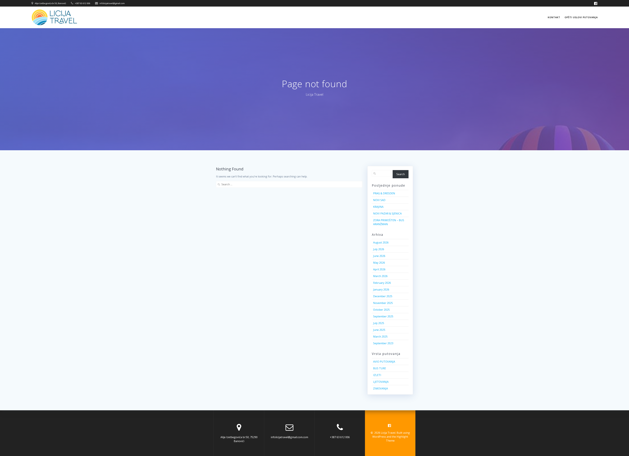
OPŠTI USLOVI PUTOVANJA (581, 17)
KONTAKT (554, 17)
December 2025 (382, 296)
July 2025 (378, 323)
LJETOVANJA (381, 382)
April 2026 (379, 269)
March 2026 (380, 276)
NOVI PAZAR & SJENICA (387, 213)
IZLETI (377, 375)
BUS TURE (379, 368)
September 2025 (383, 316)
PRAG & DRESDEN (384, 193)
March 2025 (380, 336)
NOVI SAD (379, 200)
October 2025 (381, 309)
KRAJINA (378, 207)
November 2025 (383, 303)
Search (400, 174)
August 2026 (381, 242)
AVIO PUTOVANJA (384, 361)
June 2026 (379, 256)
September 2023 (383, 343)
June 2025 (379, 330)
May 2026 (379, 262)
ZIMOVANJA (380, 388)
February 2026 (382, 283)
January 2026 (381, 289)
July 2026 (378, 249)
